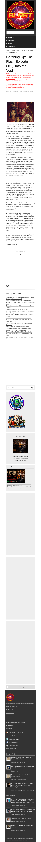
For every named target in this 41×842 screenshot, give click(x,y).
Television (13, 50)
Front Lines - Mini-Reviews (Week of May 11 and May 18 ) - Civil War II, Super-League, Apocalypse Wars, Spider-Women (22, 800)
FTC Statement (10, 713)
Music (23, 790)
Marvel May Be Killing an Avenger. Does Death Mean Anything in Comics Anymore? (20, 298)
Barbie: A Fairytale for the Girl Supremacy (17, 309)
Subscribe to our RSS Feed (16, 732)
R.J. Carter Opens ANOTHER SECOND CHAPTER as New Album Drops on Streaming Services (19, 484)
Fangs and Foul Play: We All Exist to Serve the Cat (19, 332)
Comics (13, 805)
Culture (13, 830)
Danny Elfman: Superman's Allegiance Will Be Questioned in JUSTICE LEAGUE (23, 810)
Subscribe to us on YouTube (16, 736)
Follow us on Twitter (14, 739)
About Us (11, 709)
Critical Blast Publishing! (19, 722)
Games (12, 771)
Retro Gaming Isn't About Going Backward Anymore (22, 767)
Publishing (11, 40)
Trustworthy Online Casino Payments (21, 818)
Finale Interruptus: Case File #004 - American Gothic (21, 775)
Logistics (11, 37)
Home (7, 50)
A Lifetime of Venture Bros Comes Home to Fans (18, 318)
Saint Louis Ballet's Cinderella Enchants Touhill (18, 300)
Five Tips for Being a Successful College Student (22, 826)
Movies (12, 814)
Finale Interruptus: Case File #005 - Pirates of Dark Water (21, 758)
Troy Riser (24, 840)
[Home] (20, 15)
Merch (10, 43)
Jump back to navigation (20, 687)
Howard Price (15, 706)
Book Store (11, 46)
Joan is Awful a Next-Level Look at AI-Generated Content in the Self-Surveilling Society (18, 329)
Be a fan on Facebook (14, 742)
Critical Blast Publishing (16, 790)
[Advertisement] (20, 267)
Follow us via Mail (13, 745)
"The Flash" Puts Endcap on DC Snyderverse (17, 326)
